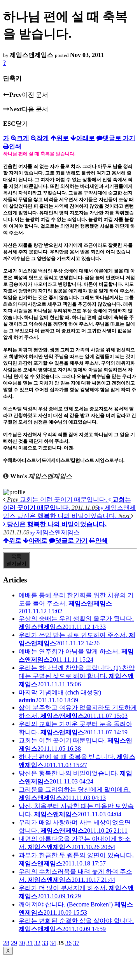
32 (37, 943)
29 (14, 943)
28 (6, 943)
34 (53, 943)
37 (76, 943)
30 (22, 943)
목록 (16, 560)
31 (29, 943)
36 (68, 943)
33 (45, 943)
